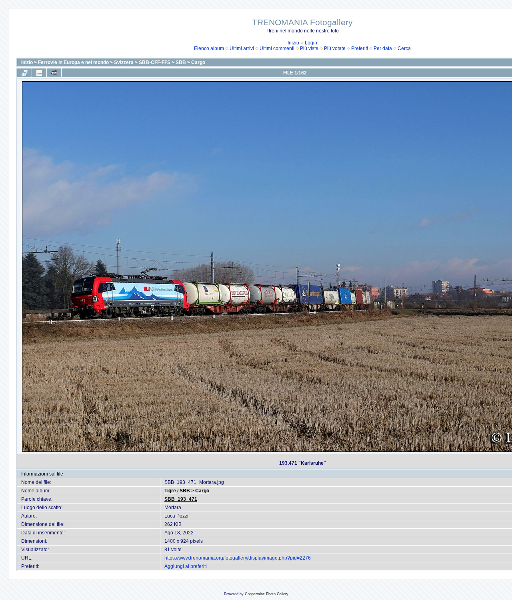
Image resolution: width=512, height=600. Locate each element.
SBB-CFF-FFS (154, 62)
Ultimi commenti (277, 48)
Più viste (309, 48)
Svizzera (124, 62)
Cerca (404, 48)
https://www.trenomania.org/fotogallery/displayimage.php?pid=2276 (237, 558)
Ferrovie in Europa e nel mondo (73, 62)
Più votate (335, 48)
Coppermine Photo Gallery (266, 594)
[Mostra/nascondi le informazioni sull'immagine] (39, 72)
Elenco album (209, 48)
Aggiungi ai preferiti (185, 566)
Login (311, 43)
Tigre (170, 491)
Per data (383, 48)
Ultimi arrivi (242, 48)
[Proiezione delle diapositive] (54, 72)
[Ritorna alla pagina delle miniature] (24, 72)
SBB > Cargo (190, 62)
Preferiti (359, 48)
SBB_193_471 (180, 499)
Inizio (293, 43)
